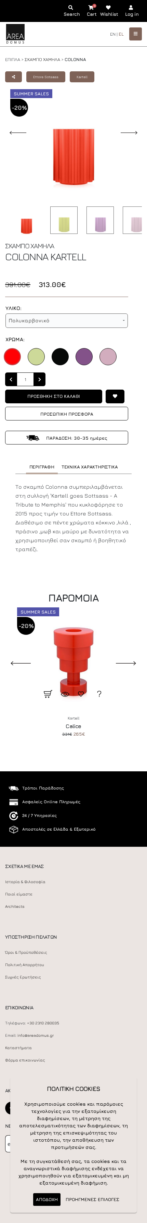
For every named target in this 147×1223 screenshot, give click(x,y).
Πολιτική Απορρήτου (24, 964)
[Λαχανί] (36, 356)
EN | (114, 34)
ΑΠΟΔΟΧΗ (47, 1199)
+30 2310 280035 (43, 1023)
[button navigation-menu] (135, 33)
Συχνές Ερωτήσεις (23, 977)
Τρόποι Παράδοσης (43, 788)
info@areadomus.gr (35, 1035)
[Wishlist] (115, 396)
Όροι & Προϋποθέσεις (26, 952)
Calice (73, 726)
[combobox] (66, 320)
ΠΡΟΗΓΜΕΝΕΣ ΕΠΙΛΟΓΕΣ (92, 1199)
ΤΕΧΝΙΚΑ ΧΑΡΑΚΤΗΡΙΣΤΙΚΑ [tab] (90, 467)
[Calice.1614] (73, 655)
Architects (15, 906)
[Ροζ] (108, 356)
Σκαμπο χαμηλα (42, 59)
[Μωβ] (84, 356)
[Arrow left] (11, 379)
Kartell (82, 77)
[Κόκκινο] (12, 356)
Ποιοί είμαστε (18, 894)
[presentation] (15, 662)
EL (121, 34)
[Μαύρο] (60, 356)
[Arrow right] (39, 379)
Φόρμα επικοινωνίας (25, 1060)
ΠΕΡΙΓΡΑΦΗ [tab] (41, 467)
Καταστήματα (18, 1047)
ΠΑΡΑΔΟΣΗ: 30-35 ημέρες (76, 438)
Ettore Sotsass (45, 77)
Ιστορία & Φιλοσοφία (25, 881)
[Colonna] (24, 221)
